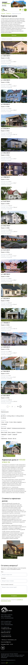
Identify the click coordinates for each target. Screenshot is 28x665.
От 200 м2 (3, 418)
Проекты (8, 13)
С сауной (9, 434)
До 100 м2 (3, 415)
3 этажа (11, 422)
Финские (10, 438)
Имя (2, 572)
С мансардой (4, 424)
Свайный (9, 428)
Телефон (3, 578)
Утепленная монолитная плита (18, 428)
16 (17, 406)
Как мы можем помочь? (7, 584)
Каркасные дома (5, 411)
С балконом (19, 432)
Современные (4, 438)
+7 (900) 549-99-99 (6, 628)
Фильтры (14, 35)
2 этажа (6, 422)
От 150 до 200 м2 (19, 415)
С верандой (3, 434)
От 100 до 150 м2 (11, 415)
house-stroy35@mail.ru (6, 642)
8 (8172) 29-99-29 (5, 632)
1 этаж (2, 422)
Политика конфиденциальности (8, 660)
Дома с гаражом (11, 432)
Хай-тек (14, 438)
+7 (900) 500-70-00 (6, 636)
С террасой (14, 434)
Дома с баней (4, 432)
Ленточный (3, 428)
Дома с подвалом (18, 422)
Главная (3, 13)
